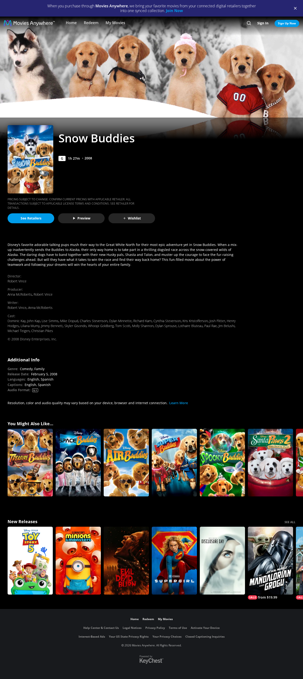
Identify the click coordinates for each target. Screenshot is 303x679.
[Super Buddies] (174, 463)
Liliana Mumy (30, 326)
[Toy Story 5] (30, 561)
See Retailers (31, 218)
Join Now (174, 10)
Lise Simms (50, 321)
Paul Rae (210, 326)
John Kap (33, 321)
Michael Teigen (19, 331)
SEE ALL (290, 522)
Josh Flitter (217, 321)
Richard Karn (142, 321)
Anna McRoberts (20, 294)
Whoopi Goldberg (101, 326)
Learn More (178, 403)
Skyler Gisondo (75, 326)
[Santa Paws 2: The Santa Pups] (270, 463)
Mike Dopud (69, 321)
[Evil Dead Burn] (126, 561)
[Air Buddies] (126, 463)
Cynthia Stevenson (167, 321)
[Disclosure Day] (222, 561)
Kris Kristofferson (195, 321)
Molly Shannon (143, 326)
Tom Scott (122, 326)
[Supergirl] (174, 561)
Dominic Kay (17, 321)
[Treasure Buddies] (30, 463)
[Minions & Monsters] (78, 561)
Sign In (262, 23)
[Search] (249, 23)
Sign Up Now (287, 23)
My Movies (115, 22)
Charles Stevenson (93, 321)
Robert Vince (17, 281)
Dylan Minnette (120, 321)
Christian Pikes (42, 331)
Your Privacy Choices (167, 637)
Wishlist (134, 218)
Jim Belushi (226, 326)
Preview (83, 218)
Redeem (91, 22)
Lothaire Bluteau (190, 326)
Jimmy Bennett (52, 326)
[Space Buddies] (78, 463)
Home (71, 22)
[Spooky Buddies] (222, 463)
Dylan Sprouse (166, 326)
